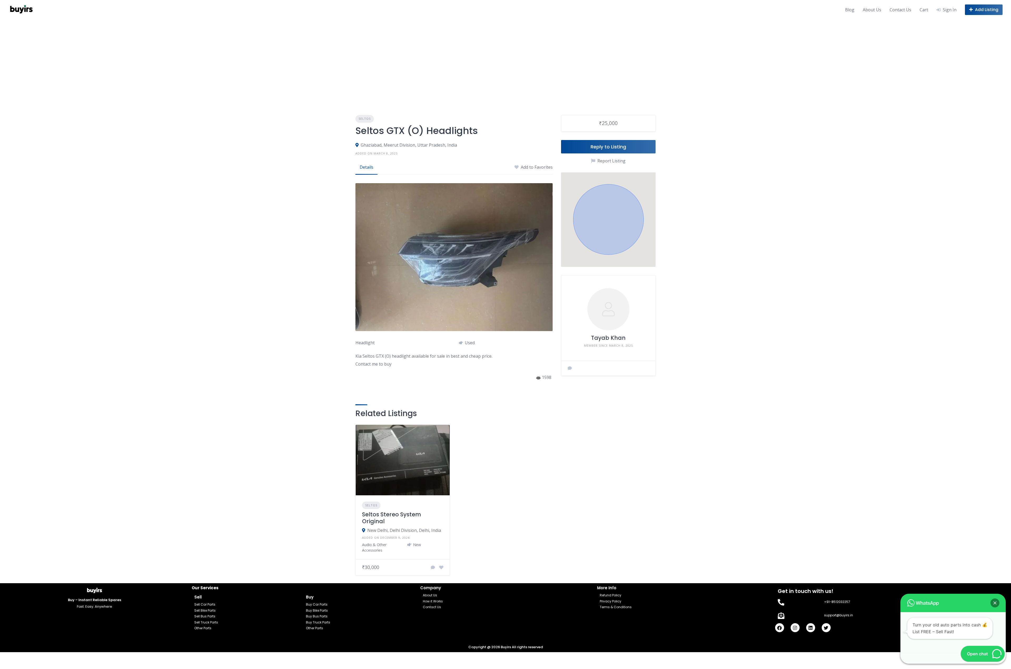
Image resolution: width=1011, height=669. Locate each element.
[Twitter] (826, 627)
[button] (608, 219)
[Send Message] (570, 368)
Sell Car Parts (204, 604)
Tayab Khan (608, 338)
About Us (872, 10)
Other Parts (202, 628)
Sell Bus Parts (204, 616)
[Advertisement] (505, 59)
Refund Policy (610, 595)
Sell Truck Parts (206, 622)
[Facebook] (779, 627)
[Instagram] (795, 627)
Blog (849, 10)
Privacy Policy (610, 601)
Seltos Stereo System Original (391, 518)
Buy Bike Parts (317, 610)
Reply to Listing (608, 146)
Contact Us (900, 10)
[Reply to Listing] (433, 567)
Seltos (365, 119)
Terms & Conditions (616, 607)
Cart (924, 10)
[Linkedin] (810, 627)
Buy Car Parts (317, 604)
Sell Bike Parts (205, 610)
